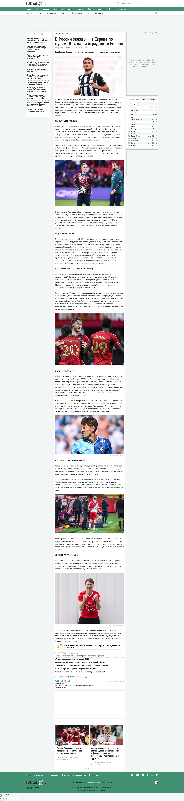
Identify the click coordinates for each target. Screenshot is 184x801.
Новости (29, 13)
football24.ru (120, 681)
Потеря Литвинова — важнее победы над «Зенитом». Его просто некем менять (70, 751)
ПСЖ (61, 677)
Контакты (93, 775)
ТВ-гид (88, 13)
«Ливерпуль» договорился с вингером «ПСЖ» (72, 659)
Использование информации (73, 775)
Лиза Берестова (65, 48)
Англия (70, 9)
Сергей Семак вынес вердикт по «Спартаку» (35, 110)
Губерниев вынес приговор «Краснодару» (37, 70)
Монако (80, 677)
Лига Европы (58, 9)
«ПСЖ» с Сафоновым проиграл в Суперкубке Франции (75, 669)
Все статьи (89, 769)
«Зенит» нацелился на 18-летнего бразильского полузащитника (79, 656)
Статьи (40, 13)
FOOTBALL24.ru (36, 3)
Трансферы (51, 13)
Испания (80, 9)
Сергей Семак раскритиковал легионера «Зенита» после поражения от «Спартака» (38, 64)
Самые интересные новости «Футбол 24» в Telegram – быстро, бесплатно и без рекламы (92, 647)
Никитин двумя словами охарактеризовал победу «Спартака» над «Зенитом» (37, 89)
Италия (91, 9)
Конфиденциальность (35, 775)
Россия (29, 9)
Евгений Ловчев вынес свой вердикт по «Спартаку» (37, 83)
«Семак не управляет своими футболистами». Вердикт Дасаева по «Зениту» (38, 104)
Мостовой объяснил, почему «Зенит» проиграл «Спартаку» (37, 56)
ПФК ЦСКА (70, 677)
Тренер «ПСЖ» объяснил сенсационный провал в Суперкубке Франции (82, 665)
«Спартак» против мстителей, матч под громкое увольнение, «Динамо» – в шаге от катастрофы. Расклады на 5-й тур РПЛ (105, 753)
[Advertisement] (92, 23)
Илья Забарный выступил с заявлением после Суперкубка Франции (80, 662)
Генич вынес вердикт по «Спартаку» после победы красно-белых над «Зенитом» (37, 48)
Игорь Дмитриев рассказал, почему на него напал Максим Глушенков (37, 76)
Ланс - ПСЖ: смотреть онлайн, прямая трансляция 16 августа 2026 (80, 672)
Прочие (123, 9)
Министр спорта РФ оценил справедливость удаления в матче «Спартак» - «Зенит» (37, 40)
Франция (112, 9)
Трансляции (77, 13)
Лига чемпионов (42, 9)
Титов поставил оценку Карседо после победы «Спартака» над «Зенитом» (37, 97)
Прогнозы (64, 13)
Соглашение (53, 775)
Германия (101, 9)
